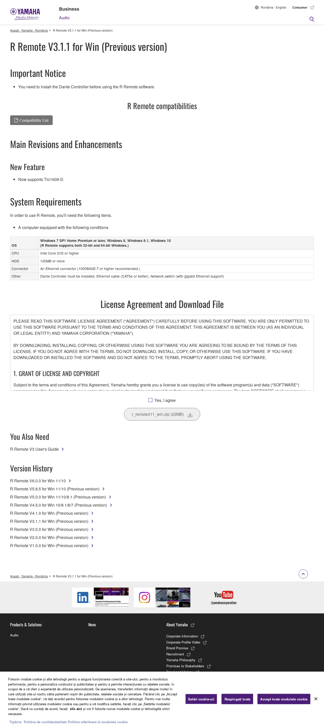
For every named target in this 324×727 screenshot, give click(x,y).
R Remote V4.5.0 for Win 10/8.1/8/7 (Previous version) (58, 505)
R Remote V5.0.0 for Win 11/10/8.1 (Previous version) (58, 497)
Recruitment (175, 654)
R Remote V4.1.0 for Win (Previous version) (49, 513)
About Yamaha (177, 624)
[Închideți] (315, 698)
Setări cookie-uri (201, 698)
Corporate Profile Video (183, 642)
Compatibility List (33, 120)
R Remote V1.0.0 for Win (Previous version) (49, 545)
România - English (273, 7)
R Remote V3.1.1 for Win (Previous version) (49, 521)
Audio (64, 17)
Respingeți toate (237, 698)
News (92, 624)
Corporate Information (182, 636)
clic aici (76, 708)
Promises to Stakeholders (185, 665)
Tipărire (15, 721)
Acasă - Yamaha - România (29, 30)
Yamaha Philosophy (180, 659)
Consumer (300, 7)
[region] (162, 699)
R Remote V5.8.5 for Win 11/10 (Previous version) (54, 489)
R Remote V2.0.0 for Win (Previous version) (49, 537)
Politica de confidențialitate (45, 721)
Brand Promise (177, 648)
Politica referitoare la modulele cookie (98, 721)
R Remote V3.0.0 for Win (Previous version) (49, 529)
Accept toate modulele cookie (284, 698)
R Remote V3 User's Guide (34, 449)
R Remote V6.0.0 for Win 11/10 (38, 481)
